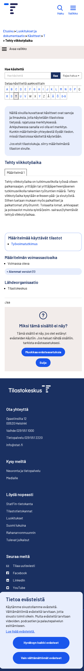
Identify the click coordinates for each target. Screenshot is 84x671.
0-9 (64, 96)
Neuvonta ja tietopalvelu (23, 471)
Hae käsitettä (14, 69)
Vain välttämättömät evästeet (41, 658)
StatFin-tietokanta (19, 504)
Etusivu (8, 31)
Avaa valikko (18, 49)
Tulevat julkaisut (17, 540)
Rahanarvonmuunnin (21, 532)
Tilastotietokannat (19, 511)
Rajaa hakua (70, 75)
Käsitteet (34, 36)
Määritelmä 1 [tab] (16, 172)
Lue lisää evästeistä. (20, 631)
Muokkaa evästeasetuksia (43, 352)
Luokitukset (14, 518)
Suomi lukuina (16, 525)
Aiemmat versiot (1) (21, 271)
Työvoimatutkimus (24, 244)
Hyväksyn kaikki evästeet (41, 642)
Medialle (12, 478)
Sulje (43, 362)
